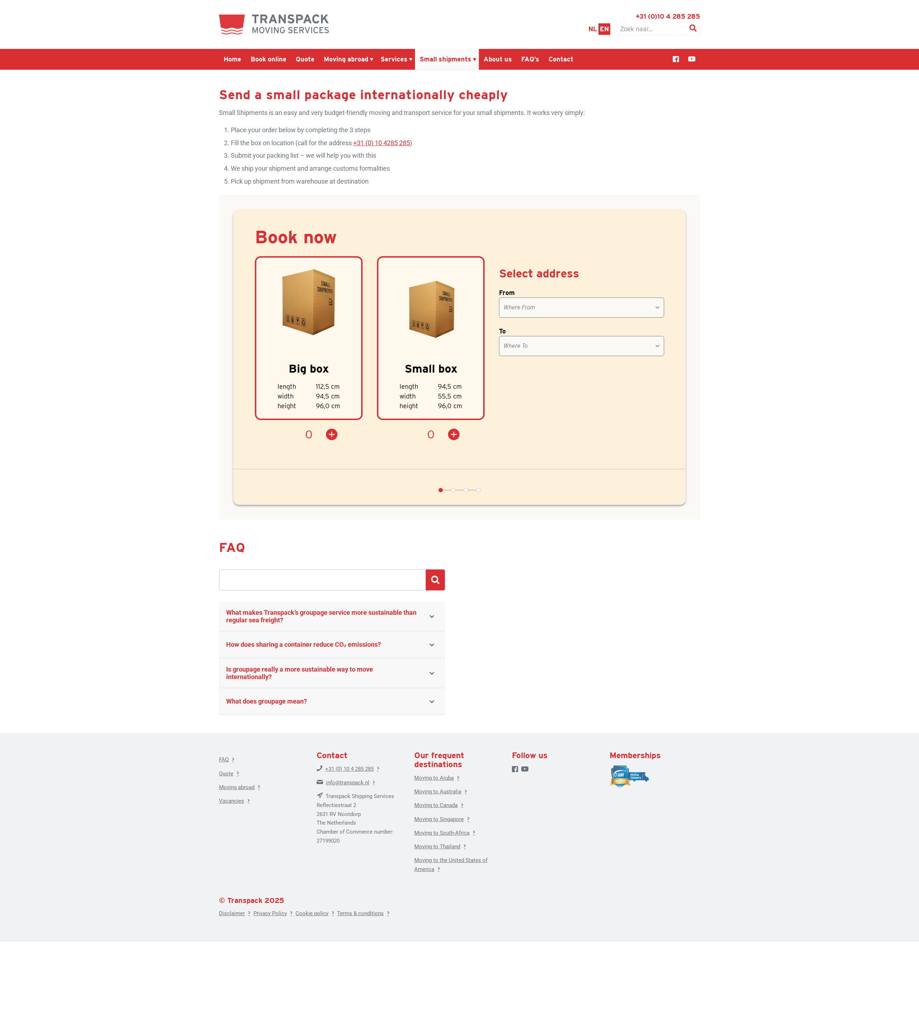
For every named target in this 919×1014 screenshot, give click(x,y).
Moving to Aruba (434, 778)
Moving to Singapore (439, 819)
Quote (226, 773)
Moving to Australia (437, 791)
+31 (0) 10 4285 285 (381, 143)
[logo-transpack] (274, 24)
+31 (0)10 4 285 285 (668, 16)
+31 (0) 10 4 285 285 (349, 769)
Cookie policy (311, 913)
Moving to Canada (436, 805)
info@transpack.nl (347, 782)
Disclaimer (232, 913)
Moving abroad (237, 787)
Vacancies (231, 801)
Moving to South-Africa (442, 833)
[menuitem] (232, 59)
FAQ (224, 759)
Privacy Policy (270, 913)
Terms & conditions (360, 913)
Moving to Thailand (437, 846)
